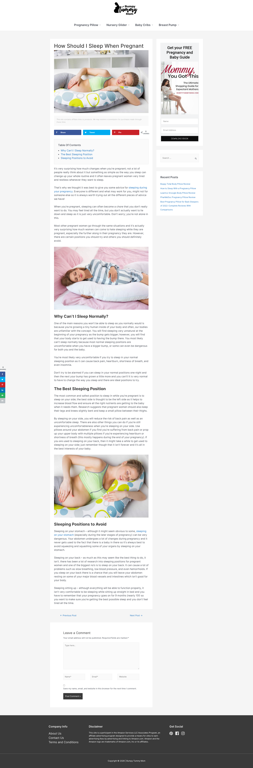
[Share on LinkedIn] (2, 390)
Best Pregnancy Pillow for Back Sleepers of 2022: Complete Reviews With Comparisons (179, 205)
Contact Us (56, 738)
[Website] (128, 677)
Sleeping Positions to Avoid (77, 158)
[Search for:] (179, 158)
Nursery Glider (116, 25)
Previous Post (68, 615)
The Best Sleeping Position (76, 154)
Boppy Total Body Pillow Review (175, 184)
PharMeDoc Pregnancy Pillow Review (177, 197)
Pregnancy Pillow (86, 25)
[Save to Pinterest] (2, 384)
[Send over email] (2, 395)
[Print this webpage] (2, 400)
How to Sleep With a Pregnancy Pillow (178, 188)
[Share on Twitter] (2, 379)
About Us (55, 733)
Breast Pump (168, 25)
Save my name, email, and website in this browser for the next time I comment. (100, 688)
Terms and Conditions (64, 742)
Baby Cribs (142, 25)
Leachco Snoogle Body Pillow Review (177, 193)
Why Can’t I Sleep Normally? (77, 150)
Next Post (136, 615)
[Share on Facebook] (2, 374)
